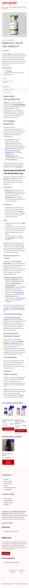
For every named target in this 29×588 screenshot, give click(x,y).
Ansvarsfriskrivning (8, 500)
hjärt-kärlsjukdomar (19, 292)
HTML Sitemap (12, 570)
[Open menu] (26, 3)
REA (7, 82)
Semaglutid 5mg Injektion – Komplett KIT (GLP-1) (20, 421)
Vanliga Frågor (7, 483)
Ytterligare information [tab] (8, 89)
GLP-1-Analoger (8, 40)
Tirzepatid (5, 309)
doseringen (6, 178)
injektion (20, 211)
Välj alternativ (8, 429)
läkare (23, 223)
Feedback (6, 504)
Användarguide (8, 489)
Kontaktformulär (7, 371)
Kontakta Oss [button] (21, 570)
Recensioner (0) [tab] (7, 92)
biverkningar (11, 237)
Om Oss (13, 572)
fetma (4, 267)
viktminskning (13, 159)
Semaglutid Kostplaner (9, 487)
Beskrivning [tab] (6, 86)
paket (8, 54)
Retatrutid (9, 70)
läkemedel (20, 377)
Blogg (5, 485)
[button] (25, 14)
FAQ (21, 572)
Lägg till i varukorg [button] (8, 462)
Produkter (6, 479)
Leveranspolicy (8, 498)
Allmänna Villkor (8, 502)
